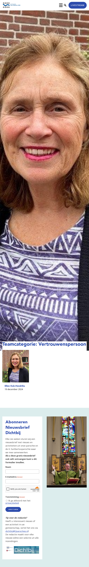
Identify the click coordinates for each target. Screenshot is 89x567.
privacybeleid (12, 503)
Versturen (13, 509)
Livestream (77, 5)
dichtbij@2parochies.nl (16, 531)
